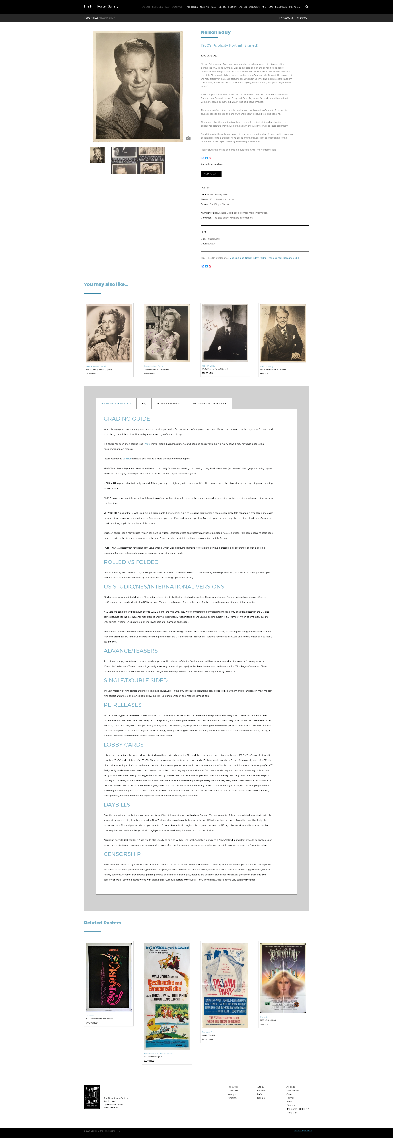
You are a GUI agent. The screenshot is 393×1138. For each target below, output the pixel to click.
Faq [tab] (144, 403)
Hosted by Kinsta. (303, 1130)
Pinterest (232, 1098)
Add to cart (211, 173)
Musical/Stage (237, 258)
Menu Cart (295, 7)
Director (254, 7)
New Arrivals (208, 7)
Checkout (302, 18)
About (146, 7)
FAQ (167, 7)
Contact (177, 7)
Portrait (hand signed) (271, 258)
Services (157, 7)
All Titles (192, 7)
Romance (288, 258)
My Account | (287, 18)
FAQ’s (147, 444)
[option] (138, 86)
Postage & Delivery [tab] (169, 403)
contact (127, 458)
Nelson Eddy (252, 258)
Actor (243, 7)
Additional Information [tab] (116, 403)
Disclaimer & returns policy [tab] (209, 403)
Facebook (233, 1090)
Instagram (233, 1094)
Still (297, 258)
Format (232, 7)
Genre (222, 7)
